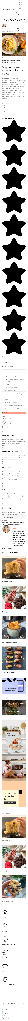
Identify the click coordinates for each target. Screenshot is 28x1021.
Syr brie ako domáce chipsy (10, 642)
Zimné (19, 524)
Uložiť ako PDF (9, 517)
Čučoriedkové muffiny (8, 901)
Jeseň (4, 522)
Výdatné (9, 524)
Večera (4, 524)
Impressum (17, 1006)
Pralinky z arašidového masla (10, 612)
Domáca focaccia (7, 581)
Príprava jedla (14, 522)
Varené (12, 60)
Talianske (21, 522)
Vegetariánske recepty (9, 62)
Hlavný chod (6, 60)
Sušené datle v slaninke (8, 672)
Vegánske (17, 60)
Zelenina (14, 524)
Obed (8, 522)
